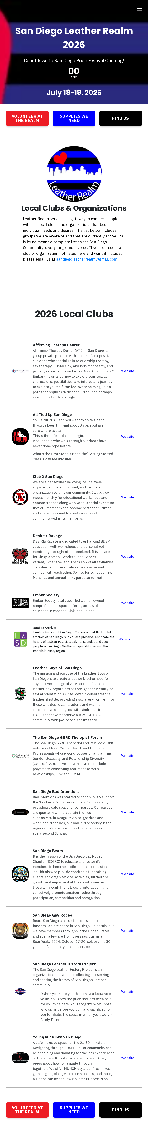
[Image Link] (20, 436)
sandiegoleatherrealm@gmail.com (86, 259)
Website (127, 371)
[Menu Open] (74, 9)
